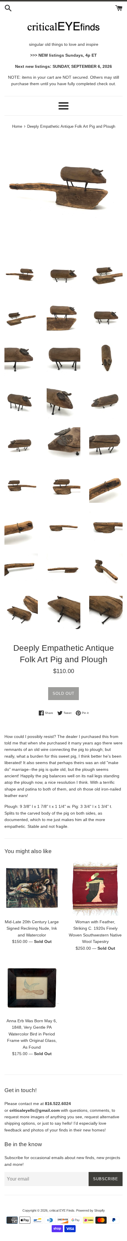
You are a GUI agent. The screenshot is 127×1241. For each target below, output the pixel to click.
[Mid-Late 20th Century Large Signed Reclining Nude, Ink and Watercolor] (31, 888)
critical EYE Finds (61, 1210)
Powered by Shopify (90, 1210)
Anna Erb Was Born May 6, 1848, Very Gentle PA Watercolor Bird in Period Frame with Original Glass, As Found (31, 1034)
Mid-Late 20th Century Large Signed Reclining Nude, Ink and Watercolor (32, 928)
